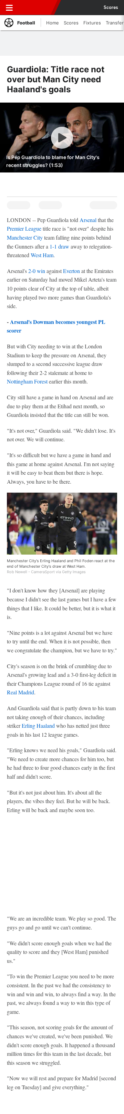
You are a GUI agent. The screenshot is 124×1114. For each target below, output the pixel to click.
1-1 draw (59, 246)
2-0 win (36, 270)
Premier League (24, 228)
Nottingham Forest (27, 381)
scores (111, 7)
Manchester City (25, 237)
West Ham (42, 255)
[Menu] (9, 7)
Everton (71, 270)
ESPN (37, 7)
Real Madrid (20, 692)
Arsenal (88, 219)
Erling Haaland (38, 725)
